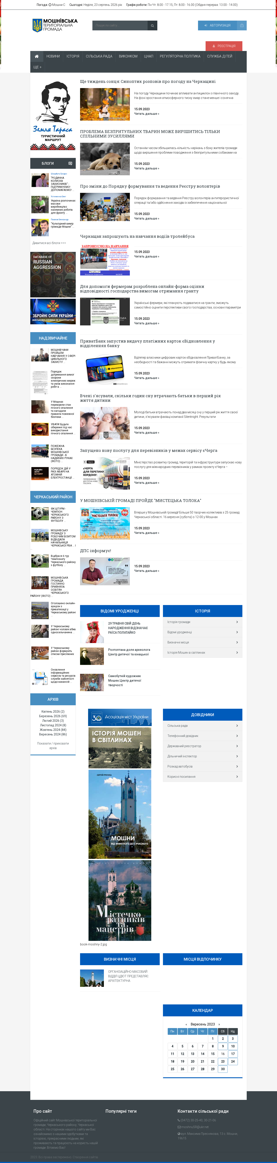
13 (192, 1054)
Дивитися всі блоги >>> (49, 243)
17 (233, 1054)
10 (233, 1046)
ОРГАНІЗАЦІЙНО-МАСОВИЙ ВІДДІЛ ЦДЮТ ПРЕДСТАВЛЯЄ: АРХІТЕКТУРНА (128, 976)
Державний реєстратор (184, 746)
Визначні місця (178, 642)
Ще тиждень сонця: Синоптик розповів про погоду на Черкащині (148, 81)
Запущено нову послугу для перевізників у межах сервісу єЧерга (148, 450)
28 (202, 1069)
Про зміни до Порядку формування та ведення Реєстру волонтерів (150, 186)
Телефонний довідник (182, 736)
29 (212, 1069)
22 (212, 1061)
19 (182, 1061)
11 (172, 1054)
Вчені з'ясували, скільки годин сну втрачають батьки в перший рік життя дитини (150, 398)
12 (182, 1054)
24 (233, 1061)
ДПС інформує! (95, 550)
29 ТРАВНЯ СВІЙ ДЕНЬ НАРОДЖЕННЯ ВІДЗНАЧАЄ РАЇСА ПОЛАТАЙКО (128, 628)
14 (202, 1054)
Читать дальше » (146, 113)
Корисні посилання (181, 776)
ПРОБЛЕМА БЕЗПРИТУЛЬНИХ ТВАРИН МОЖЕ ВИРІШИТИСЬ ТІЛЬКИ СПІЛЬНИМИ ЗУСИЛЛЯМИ (150, 134)
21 (202, 1061)
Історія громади (178, 622)
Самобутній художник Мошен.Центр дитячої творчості (124, 680)
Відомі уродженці (179, 632)
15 (212, 1054)
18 (172, 1061)
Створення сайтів (85, 1157)
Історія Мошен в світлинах (186, 652)
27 (192, 1069)
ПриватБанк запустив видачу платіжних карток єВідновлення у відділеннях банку (147, 343)
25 (172, 1069)
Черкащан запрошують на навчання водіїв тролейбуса (137, 236)
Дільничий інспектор (182, 756)
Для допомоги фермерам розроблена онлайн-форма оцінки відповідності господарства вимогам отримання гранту (142, 289)
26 (182, 1069)
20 (192, 1061)
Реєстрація (226, 46)
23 (223, 1061)
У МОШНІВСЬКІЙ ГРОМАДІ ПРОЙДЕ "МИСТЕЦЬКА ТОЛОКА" (140, 500)
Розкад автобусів (180, 766)
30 (223, 1069)
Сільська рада (177, 725)
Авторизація (219, 25)
